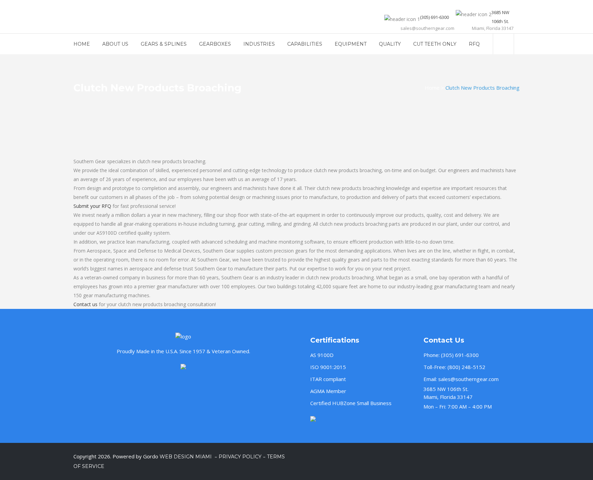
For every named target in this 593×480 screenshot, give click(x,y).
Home (432, 87)
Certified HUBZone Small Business (351, 403)
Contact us (85, 304)
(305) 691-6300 (460, 354)
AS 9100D (322, 354)
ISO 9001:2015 (328, 367)
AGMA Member (328, 391)
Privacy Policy (240, 457)
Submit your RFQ (92, 206)
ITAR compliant (328, 379)
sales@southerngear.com (468, 379)
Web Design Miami (186, 457)
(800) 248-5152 (466, 367)
